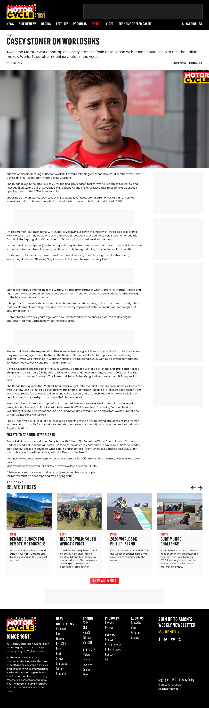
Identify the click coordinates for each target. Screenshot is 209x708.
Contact (135, 638)
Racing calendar (113, 644)
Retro (59, 649)
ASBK (85, 622)
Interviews (88, 664)
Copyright (163, 680)
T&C (174, 680)
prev (193, 487)
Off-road (87, 638)
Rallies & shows (113, 649)
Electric (60, 639)
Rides (85, 674)
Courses (109, 639)
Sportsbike (61, 663)
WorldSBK (88, 642)
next (199, 487)
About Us (137, 619)
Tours (108, 659)
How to (86, 659)
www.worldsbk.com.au (72, 466)
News (10, 24)
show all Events (104, 581)
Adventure (61, 628)
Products (80, 24)
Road (58, 654)
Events (96, 24)
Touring (60, 669)
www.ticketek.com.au (26, 466)
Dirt (58, 634)
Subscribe (189, 24)
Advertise (136, 633)
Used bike (61, 673)
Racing (46, 24)
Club (85, 627)
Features (62, 24)
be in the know (167, 632)
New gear (110, 622)
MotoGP (87, 633)
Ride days (110, 654)
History (86, 654)
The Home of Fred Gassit (135, 24)
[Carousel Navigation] (196, 487)
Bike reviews (27, 24)
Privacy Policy (186, 680)
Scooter (60, 658)
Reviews (109, 627)
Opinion (87, 669)
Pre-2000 (61, 643)
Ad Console (15, 482)
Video (109, 24)
